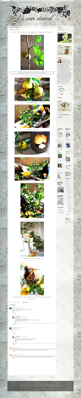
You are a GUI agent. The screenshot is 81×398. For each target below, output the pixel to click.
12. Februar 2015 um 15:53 (18, 347)
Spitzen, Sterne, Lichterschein (69, 202)
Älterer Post (52, 377)
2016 (67, 183)
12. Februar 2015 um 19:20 (18, 354)
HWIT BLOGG (14, 327)
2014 (67, 186)
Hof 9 (13, 347)
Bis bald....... (70, 159)
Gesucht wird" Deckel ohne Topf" (69, 193)
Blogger (45, 389)
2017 (67, 182)
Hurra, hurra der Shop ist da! (69, 212)
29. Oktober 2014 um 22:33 (20, 327)
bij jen (67, 156)
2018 (67, 181)
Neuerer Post (12, 377)
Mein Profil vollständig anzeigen (62, 83)
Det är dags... (70, 145)
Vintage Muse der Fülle (68, 152)
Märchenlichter (69, 199)
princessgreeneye (60, 142)
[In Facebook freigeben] (25, 302)
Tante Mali (13, 307)
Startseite (32, 377)
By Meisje (67, 132)
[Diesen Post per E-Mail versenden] (22, 302)
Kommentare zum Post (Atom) (18, 379)
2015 (67, 185)
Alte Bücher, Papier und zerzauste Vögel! (69, 208)
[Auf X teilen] (24, 302)
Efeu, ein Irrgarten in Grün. (69, 205)
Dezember (69, 187)
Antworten (13, 312)
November (69, 189)
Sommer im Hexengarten (68, 168)
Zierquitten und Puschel (69, 196)
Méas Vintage (60, 132)
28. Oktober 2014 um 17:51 (20, 307)
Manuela (16, 316)
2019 (67, 179)
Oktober (68, 191)
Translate (65, 30)
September (69, 214)
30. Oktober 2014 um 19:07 (23, 316)
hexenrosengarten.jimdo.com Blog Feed (68, 166)
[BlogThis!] (23, 302)
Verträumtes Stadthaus (60, 173)
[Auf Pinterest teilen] (26, 302)
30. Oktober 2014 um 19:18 (23, 336)
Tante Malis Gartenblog (59, 153)
